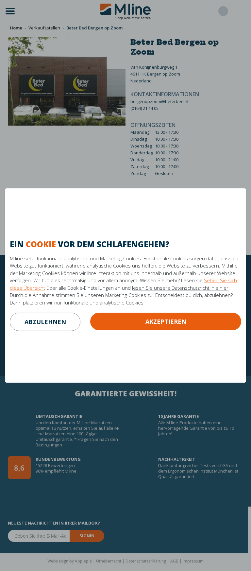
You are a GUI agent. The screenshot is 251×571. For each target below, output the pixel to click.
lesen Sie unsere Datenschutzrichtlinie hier (180, 288)
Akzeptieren (165, 321)
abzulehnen (45, 322)
